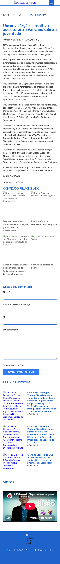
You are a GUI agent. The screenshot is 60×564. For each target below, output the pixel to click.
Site (5, 317)
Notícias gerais (15, 15)
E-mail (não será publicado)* (16, 304)
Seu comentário (10, 329)
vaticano (19, 182)
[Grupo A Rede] (37, 558)
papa (11, 182)
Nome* (6, 292)
